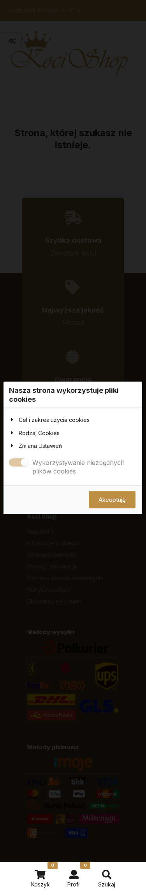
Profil (77, 875)
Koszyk (42, 875)
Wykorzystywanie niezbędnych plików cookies (78, 467)
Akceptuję (112, 499)
